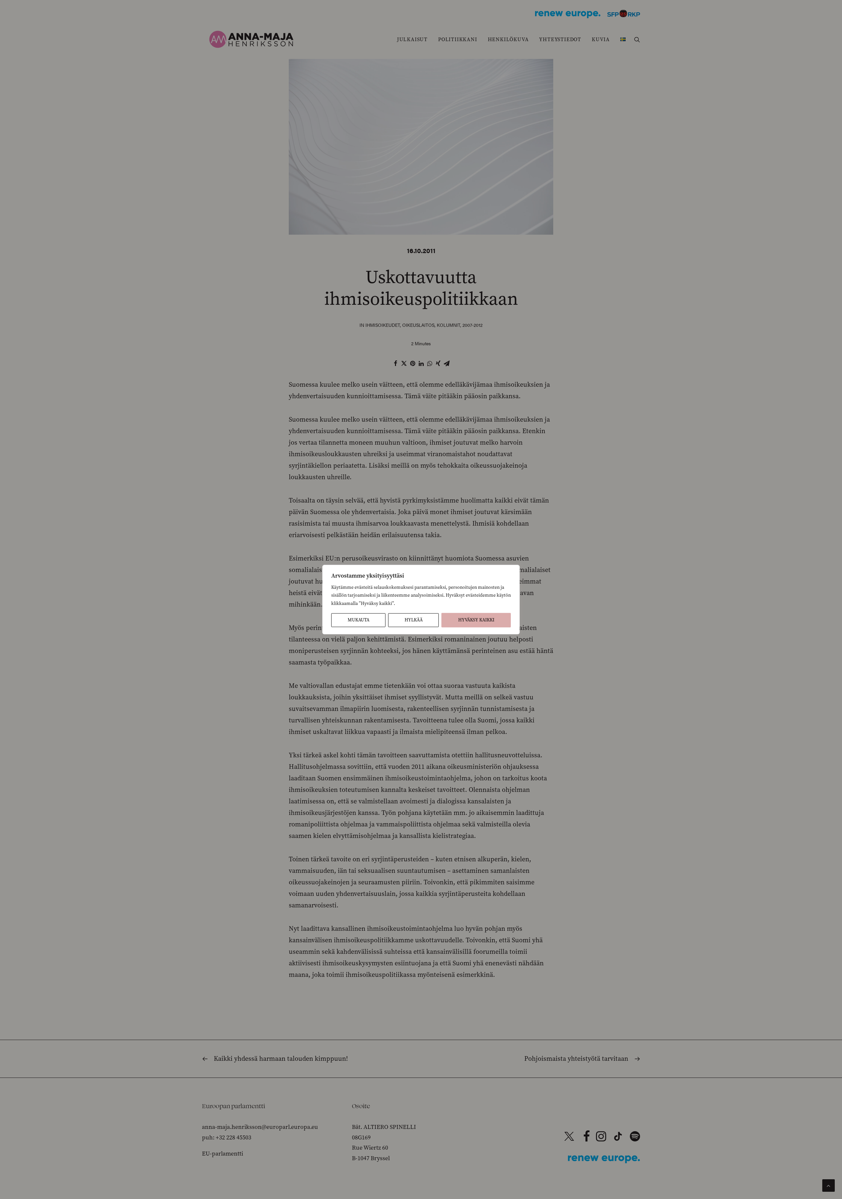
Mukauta (358, 620)
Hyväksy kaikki (476, 620)
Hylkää (414, 620)
